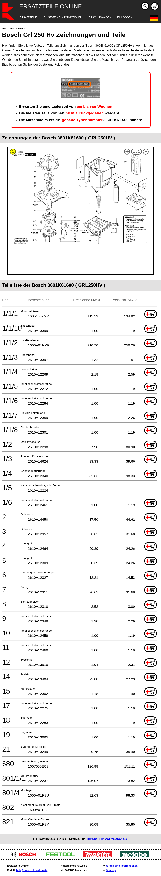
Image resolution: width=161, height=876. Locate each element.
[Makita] (99, 856)
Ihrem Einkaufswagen (107, 839)
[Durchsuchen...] (145, 6)
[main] (80, 435)
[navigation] (75, 17)
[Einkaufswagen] (155, 6)
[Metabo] (136, 856)
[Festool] (62, 856)
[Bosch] (25, 856)
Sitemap (111, 870)
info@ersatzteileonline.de (31, 870)
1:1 (136, 151)
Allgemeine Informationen (122, 865)
